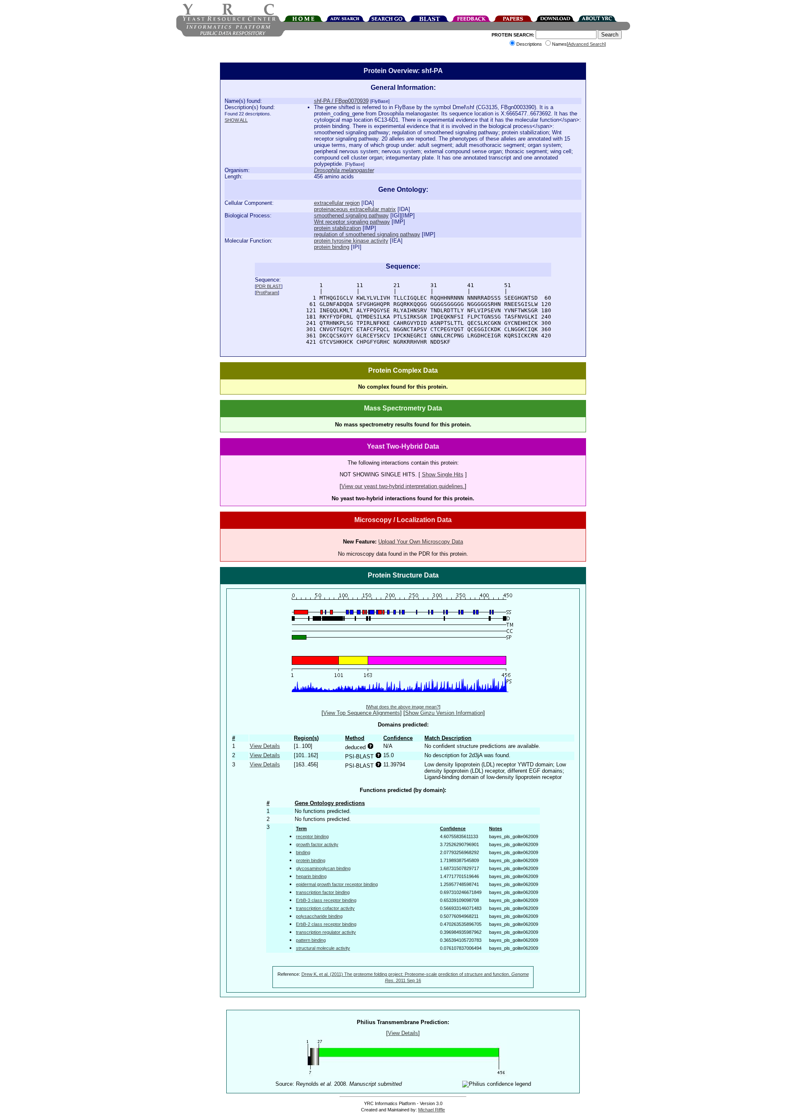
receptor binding (312, 836)
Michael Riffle (431, 1109)
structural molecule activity (323, 948)
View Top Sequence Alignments (361, 713)
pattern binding (311, 940)
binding (303, 852)
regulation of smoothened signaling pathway (367, 234)
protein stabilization (337, 228)
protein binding (331, 247)
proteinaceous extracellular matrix (355, 209)
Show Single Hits (442, 474)
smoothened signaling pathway (351, 215)
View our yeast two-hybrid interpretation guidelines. (403, 486)
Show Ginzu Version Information (444, 713)
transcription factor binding (323, 892)
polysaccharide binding (319, 916)
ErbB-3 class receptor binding (326, 900)
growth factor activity (317, 844)
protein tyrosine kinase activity (351, 241)
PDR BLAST (268, 286)
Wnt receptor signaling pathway (352, 222)
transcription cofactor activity (325, 908)
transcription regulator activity (326, 932)
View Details (265, 746)
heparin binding (311, 876)
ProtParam (267, 292)
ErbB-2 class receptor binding (326, 924)
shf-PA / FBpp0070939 (341, 101)
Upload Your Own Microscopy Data (420, 541)
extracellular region (337, 203)
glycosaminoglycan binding (323, 868)
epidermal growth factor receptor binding (337, 884)
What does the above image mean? (403, 706)
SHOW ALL (236, 120)
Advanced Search (586, 44)
